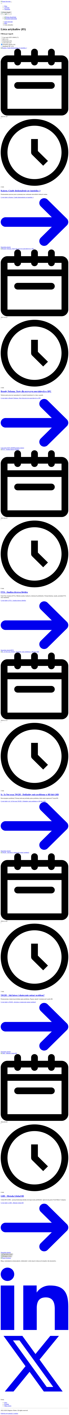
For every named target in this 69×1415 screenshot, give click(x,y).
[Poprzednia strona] (7, 1254)
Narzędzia (7, 9)
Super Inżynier (8, 21)
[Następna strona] (6, 1256)
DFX (5, 39)
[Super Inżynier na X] (34, 1396)
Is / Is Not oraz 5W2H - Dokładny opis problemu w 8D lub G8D (30, 794)
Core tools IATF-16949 (11, 37)
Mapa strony (7, 1406)
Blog (5, 6)
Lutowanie (7, 42)
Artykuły (6, 7)
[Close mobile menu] (1, 3)
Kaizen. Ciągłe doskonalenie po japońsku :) (20, 191)
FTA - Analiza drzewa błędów (14, 592)
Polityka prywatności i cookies (9, 1413)
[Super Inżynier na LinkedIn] (34, 1329)
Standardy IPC (8, 46)
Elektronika (7, 41)
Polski (14, 17)
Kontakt (6, 1404)
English (15, 18)
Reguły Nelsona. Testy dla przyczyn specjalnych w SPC (26, 391)
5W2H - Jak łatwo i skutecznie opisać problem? (22, 995)
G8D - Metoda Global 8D (12, 1196)
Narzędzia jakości (9, 44)
